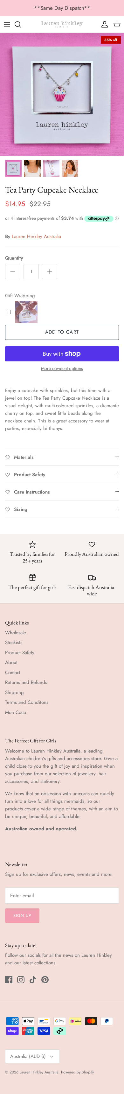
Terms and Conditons (26, 702)
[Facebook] (8, 979)
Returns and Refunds (26, 682)
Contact (12, 672)
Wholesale (15, 632)
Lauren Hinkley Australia (36, 236)
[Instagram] (20, 979)
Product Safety (19, 652)
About (11, 662)
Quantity (14, 258)
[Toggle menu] (7, 24)
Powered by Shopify (77, 1072)
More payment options (62, 368)
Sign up (22, 916)
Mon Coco (15, 712)
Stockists (13, 642)
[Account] (103, 24)
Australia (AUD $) (28, 1056)
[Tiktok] (33, 979)
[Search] (21, 24)
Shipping (14, 692)
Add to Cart (62, 332)
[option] (62, 94)
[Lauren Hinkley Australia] (62, 24)
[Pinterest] (45, 979)
